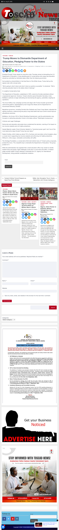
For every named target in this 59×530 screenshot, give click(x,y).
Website (4, 288)
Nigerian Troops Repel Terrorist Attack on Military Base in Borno (29, 205)
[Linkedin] (56, 1)
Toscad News (7, 196)
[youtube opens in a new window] (13, 519)
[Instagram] (15, 70)
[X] (6, 70)
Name (4, 281)
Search (53, 307)
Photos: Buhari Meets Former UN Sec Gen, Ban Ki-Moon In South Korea (10, 192)
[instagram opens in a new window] (17, 519)
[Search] (56, 48)
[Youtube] (52, 1)
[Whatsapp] (12, 70)
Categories (5, 318)
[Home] (54, 1)
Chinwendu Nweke (8, 64)
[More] (24, 70)
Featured (5, 55)
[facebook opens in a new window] (4, 519)
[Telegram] (21, 70)
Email (6, 159)
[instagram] (48, 1)
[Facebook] (46, 1)
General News (44, 203)
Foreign (11, 55)
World (42, 205)
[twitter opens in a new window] (8, 519)
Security (34, 202)
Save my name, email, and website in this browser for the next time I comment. (27, 295)
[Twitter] (50, 1)
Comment (5, 260)
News (29, 202)
